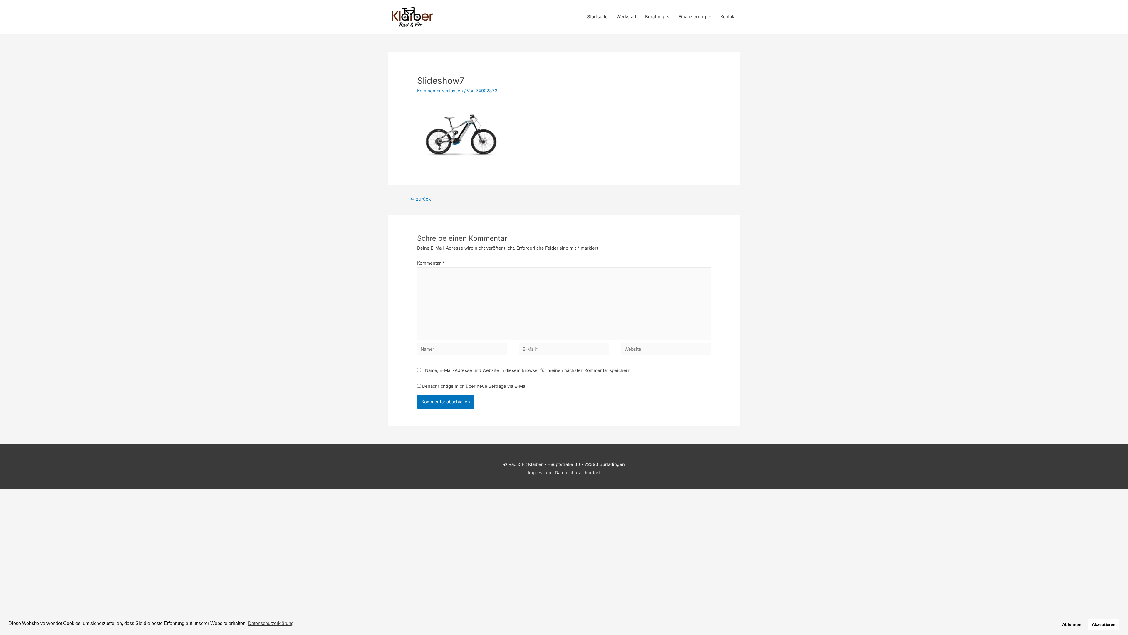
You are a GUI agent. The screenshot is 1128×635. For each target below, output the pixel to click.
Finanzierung (692, 16)
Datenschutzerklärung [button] (271, 623)
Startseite (597, 16)
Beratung (654, 16)
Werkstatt (626, 16)
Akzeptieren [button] (1104, 624)
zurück (420, 199)
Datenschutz (568, 472)
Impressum (539, 472)
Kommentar (430, 263)
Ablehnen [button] (1072, 624)
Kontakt (728, 16)
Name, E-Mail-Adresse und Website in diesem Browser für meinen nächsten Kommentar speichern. (528, 370)
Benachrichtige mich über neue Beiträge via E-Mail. (475, 386)
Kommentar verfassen (440, 90)
